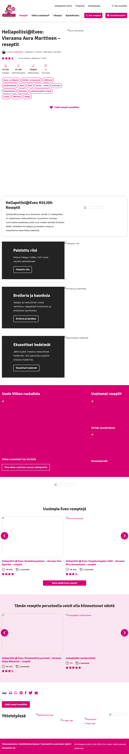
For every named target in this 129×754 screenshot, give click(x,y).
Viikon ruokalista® (40, 15)
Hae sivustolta (121, 6)
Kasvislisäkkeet (9, 85)
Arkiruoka (56, 85)
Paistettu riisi (22, 269)
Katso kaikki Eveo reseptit (64, 583)
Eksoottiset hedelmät (26, 367)
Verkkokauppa (94, 6)
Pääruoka (17, 96)
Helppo (27, 96)
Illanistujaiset (9, 91)
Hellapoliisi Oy (8, 748)
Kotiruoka (23, 91)
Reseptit (23, 15)
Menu (22, 85)
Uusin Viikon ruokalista (21, 393)
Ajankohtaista (72, 15)
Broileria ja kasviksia (26, 318)
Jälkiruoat (48, 80)
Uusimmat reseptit (106, 393)
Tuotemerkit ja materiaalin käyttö (55, 744)
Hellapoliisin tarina (63, 6)
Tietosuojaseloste (9, 744)
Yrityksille (80, 6)
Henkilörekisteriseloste (29, 744)
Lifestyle (57, 15)
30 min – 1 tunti (42, 85)
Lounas (6, 96)
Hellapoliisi (18, 52)
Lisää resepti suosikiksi (16, 704)
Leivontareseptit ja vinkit (41, 91)
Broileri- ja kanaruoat (31, 80)
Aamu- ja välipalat (11, 80)
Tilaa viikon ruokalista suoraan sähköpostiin (25, 467)
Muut (30, 85)
